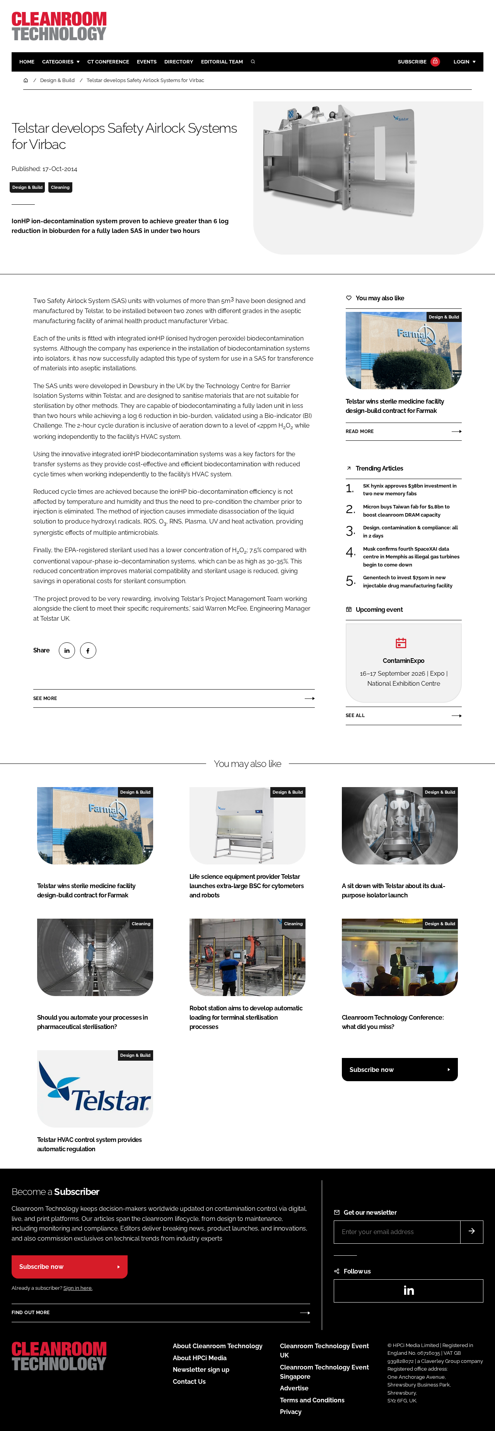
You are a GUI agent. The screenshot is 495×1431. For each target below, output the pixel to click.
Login (461, 62)
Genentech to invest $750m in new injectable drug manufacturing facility (407, 582)
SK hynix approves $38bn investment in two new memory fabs (410, 490)
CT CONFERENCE (108, 62)
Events (147, 62)
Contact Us (189, 1381)
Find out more (31, 1312)
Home (26, 62)
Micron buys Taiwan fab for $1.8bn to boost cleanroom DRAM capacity (406, 511)
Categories (57, 62)
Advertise (294, 1388)
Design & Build (27, 187)
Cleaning (60, 187)
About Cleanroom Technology (218, 1346)
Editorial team (222, 62)
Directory (178, 62)
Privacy (291, 1412)
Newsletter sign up (201, 1369)
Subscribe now (372, 1069)
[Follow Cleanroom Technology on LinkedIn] (409, 1292)
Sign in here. (77, 1288)
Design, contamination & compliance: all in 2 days (410, 532)
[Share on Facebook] (88, 650)
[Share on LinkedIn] (67, 650)
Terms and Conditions (312, 1400)
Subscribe (412, 62)
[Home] (26, 80)
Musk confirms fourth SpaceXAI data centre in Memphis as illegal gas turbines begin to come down (411, 557)
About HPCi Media (200, 1358)
